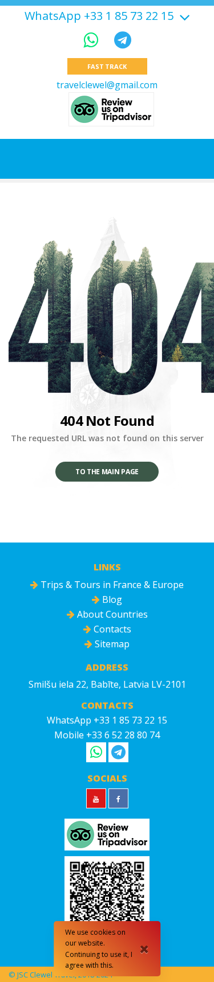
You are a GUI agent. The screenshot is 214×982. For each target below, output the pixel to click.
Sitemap (111, 644)
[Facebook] (118, 798)
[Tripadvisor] (111, 109)
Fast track (107, 66)
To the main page (107, 471)
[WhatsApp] (93, 39)
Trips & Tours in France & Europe (111, 584)
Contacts (111, 629)
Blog (111, 599)
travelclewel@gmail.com (107, 85)
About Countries (111, 614)
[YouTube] (96, 798)
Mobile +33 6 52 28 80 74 (107, 735)
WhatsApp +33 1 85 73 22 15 (99, 16)
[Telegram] (122, 39)
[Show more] (183, 15)
